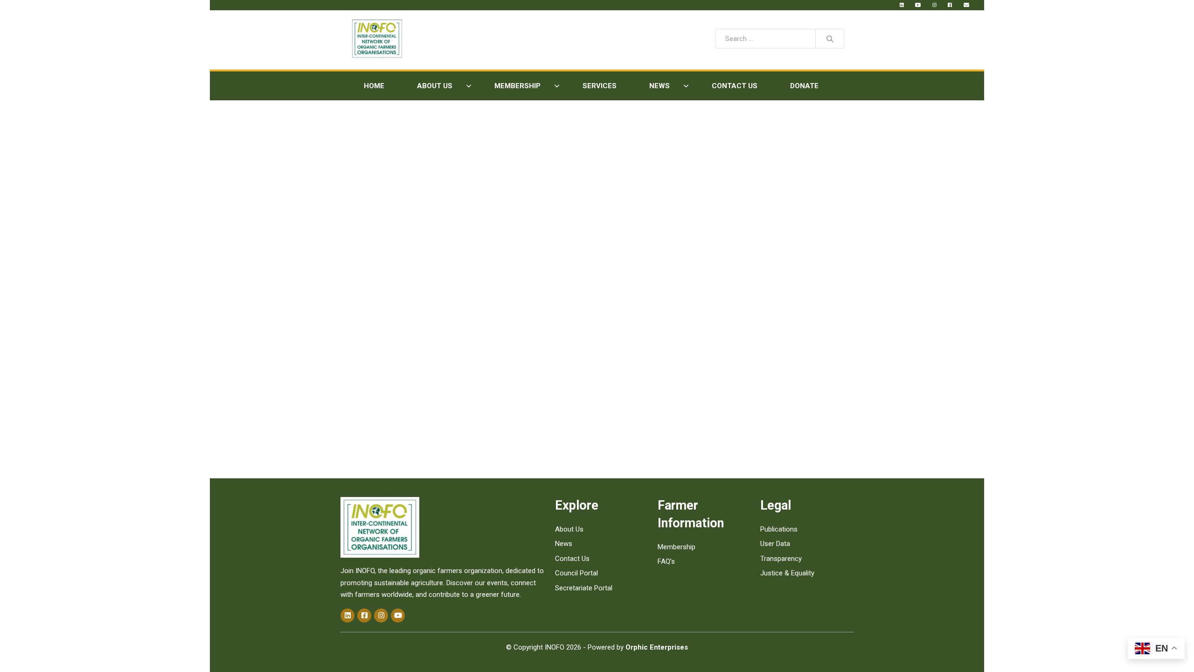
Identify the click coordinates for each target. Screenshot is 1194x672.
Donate (804, 86)
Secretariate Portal (583, 588)
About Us (434, 86)
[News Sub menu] (686, 86)
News (659, 86)
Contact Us (734, 86)
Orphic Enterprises (656, 647)
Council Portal (576, 573)
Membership (517, 86)
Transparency (781, 558)
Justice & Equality (787, 573)
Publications (779, 529)
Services (600, 86)
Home (374, 86)
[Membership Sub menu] (557, 86)
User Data (775, 543)
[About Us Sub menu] (468, 86)
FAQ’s (666, 561)
